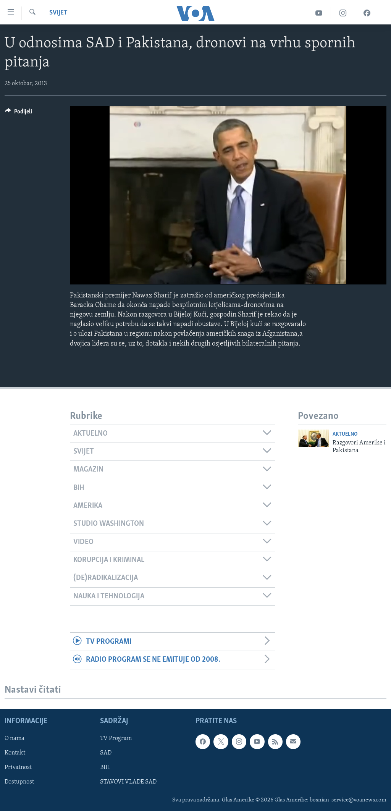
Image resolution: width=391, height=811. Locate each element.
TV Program (116, 738)
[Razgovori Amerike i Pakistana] (313, 438)
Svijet (58, 13)
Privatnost (18, 767)
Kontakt (15, 753)
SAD (105, 753)
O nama (14, 738)
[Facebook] (367, 13)
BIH (105, 767)
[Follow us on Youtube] (257, 741)
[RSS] (275, 741)
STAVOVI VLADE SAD (128, 782)
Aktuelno (345, 434)
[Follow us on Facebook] (203, 741)
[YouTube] (319, 13)
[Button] (18, 113)
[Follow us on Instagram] (239, 741)
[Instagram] (343, 13)
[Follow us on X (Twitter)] (220, 741)
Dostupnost (19, 782)
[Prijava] (293, 741)
